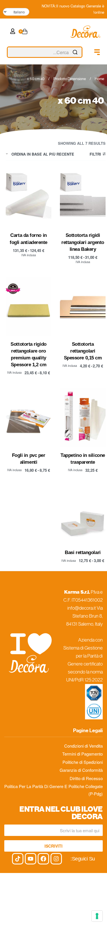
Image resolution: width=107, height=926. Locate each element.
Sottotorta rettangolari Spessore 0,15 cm (83, 350)
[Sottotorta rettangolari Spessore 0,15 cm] (83, 306)
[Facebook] (43, 858)
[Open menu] (97, 52)
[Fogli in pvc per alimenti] (28, 417)
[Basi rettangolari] (83, 515)
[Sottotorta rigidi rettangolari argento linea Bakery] (83, 197)
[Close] (80, 52)
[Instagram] (56, 858)
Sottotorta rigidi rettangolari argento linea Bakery (82, 242)
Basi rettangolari (82, 552)
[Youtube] (30, 858)
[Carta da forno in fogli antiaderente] (28, 197)
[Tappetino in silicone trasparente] (83, 417)
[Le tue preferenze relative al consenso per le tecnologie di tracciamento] (97, 916)
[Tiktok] (17, 858)
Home (99, 79)
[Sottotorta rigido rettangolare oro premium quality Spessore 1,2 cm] (28, 306)
